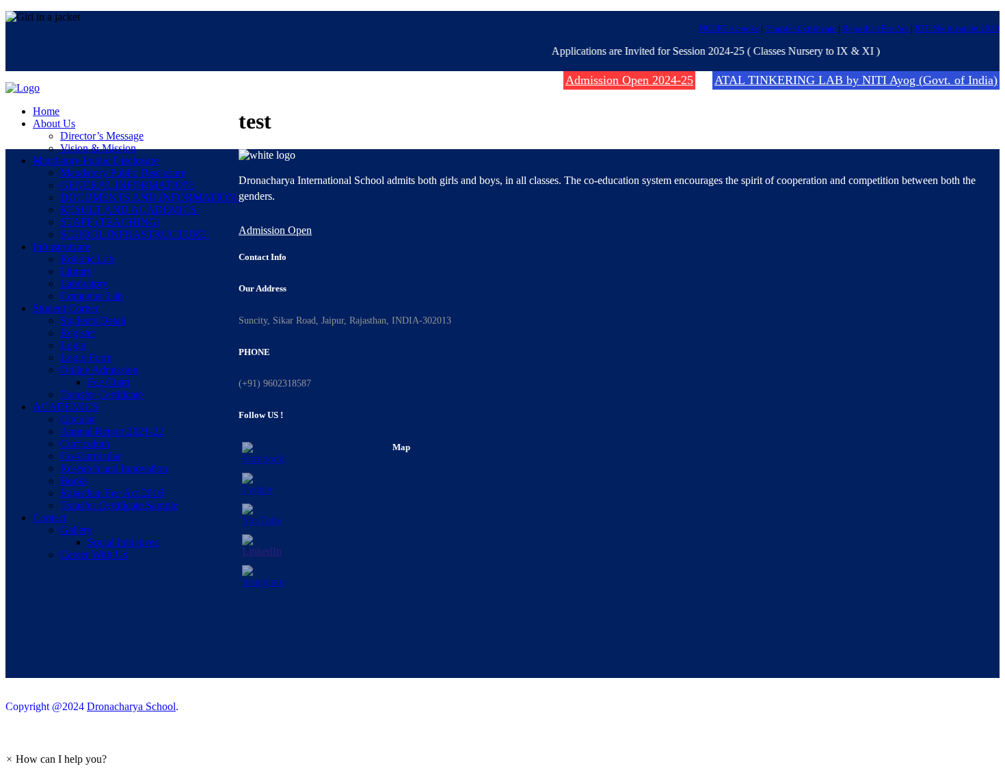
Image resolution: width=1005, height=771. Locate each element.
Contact (49, 517)
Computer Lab (91, 296)
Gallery (76, 530)
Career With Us (93, 554)
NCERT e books (729, 28)
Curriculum (84, 443)
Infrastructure (61, 246)
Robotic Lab (87, 259)
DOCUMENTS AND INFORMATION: (149, 197)
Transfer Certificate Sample (119, 505)
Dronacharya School (131, 706)
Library (76, 271)
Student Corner (65, 308)
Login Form (86, 357)
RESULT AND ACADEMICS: (129, 209)
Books (74, 480)
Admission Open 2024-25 (629, 80)
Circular (77, 419)
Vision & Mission (98, 148)
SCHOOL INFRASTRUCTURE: (134, 234)
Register (78, 333)
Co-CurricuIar (90, 456)
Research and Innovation (114, 468)
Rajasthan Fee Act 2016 (111, 493)
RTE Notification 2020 (957, 28)
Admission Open (275, 230)
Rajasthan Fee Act (876, 28)
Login (73, 345)
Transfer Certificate (801, 28)
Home (46, 111)
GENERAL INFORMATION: (127, 185)
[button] (56, 759)
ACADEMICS (65, 407)
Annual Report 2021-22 (111, 431)
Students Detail (93, 320)
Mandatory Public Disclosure (96, 160)
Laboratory (84, 283)
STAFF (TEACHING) (110, 222)
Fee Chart (109, 382)
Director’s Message (102, 136)
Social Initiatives (123, 542)
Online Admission (99, 370)
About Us (54, 123)
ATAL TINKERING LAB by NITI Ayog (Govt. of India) (855, 80)
